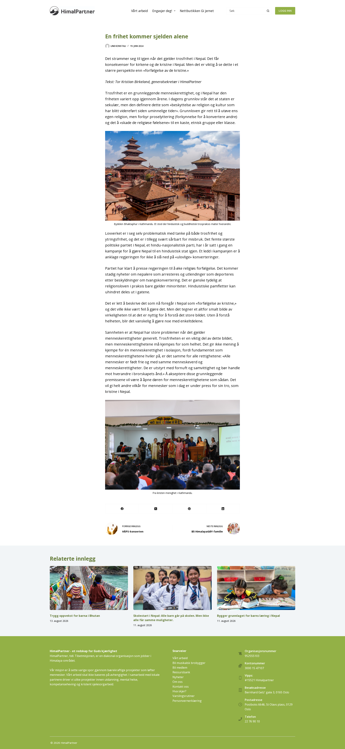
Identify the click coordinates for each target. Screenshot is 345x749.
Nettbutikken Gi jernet (197, 11)
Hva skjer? (179, 691)
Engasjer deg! (162, 11)
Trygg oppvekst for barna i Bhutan (75, 616)
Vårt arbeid (139, 11)
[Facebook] (122, 508)
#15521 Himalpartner (259, 680)
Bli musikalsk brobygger (188, 663)
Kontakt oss (180, 687)
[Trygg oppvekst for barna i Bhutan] (89, 588)
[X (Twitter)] (155, 508)
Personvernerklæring (187, 701)
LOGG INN (285, 10)
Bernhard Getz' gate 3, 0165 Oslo (267, 692)
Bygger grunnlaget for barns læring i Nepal (248, 616)
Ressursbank (181, 672)
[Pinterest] (189, 508)
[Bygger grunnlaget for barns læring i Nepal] (256, 588)
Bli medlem (179, 668)
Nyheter (178, 677)
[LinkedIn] (223, 508)
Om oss (177, 682)
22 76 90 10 (252, 721)
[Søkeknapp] (267, 10)
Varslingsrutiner (183, 696)
